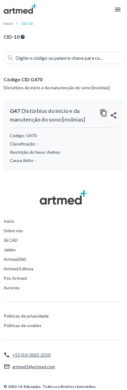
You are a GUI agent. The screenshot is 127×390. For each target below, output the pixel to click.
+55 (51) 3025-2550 (31, 354)
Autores (12, 287)
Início (8, 23)
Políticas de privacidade (26, 316)
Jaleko (10, 249)
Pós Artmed (15, 278)
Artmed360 (15, 259)
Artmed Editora (18, 268)
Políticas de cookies (23, 325)
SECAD (11, 240)
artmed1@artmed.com (33, 366)
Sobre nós (13, 230)
